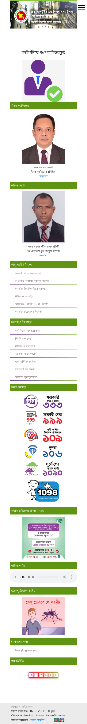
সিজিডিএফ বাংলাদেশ (25, 346)
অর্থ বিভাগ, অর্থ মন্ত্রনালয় (27, 330)
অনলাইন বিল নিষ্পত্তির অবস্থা (30, 288)
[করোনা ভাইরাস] (43, 538)
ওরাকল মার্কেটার (37, 720)
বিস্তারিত (43, 176)
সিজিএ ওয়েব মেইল (24, 296)
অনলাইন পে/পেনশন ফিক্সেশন (28, 311)
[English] (62, 719)
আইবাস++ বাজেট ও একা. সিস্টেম (31, 304)
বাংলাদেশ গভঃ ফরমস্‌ (25, 369)
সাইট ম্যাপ (27, 706)
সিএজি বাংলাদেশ (23, 338)
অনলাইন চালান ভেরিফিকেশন (28, 273)
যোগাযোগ (15, 706)
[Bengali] (56, 719)
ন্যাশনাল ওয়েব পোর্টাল (25, 353)
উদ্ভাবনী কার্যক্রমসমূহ (25, 650)
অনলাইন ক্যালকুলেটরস (26, 377)
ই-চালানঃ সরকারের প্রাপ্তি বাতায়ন (32, 281)
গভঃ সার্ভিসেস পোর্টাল (25, 361)
